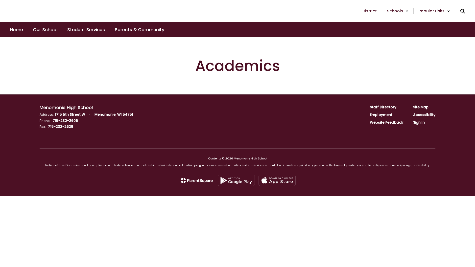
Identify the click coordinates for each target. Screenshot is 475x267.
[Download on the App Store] (277, 180)
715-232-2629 (60, 126)
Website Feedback (386, 122)
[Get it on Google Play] (236, 180)
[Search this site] (462, 11)
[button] (397, 11)
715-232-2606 (65, 120)
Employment (381, 114)
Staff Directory (383, 107)
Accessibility (424, 114)
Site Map (420, 107)
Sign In (419, 122)
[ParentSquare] (197, 180)
